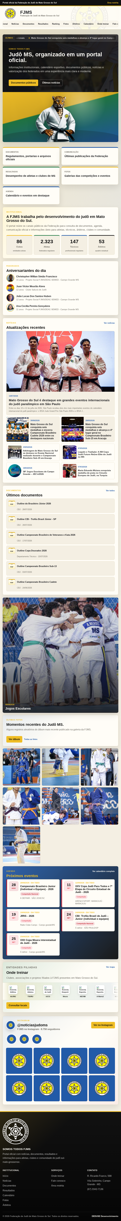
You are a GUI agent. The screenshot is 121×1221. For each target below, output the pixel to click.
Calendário (89, 24)
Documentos (28, 24)
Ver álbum (14, 739)
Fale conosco (58, 1181)
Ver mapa (110, 967)
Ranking (56, 24)
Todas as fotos (30, 739)
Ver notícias (109, 323)
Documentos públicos (23, 82)
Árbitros (76, 24)
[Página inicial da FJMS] (16, 1131)
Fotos (66, 24)
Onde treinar (103, 24)
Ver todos (110, 490)
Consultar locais (18, 1005)
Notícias (15, 24)
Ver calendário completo (103, 871)
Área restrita (112, 3)
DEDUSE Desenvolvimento (105, 1216)
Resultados (43, 24)
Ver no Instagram (103, 1025)
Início (5, 1176)
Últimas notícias (51, 82)
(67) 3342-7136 (95, 1189)
